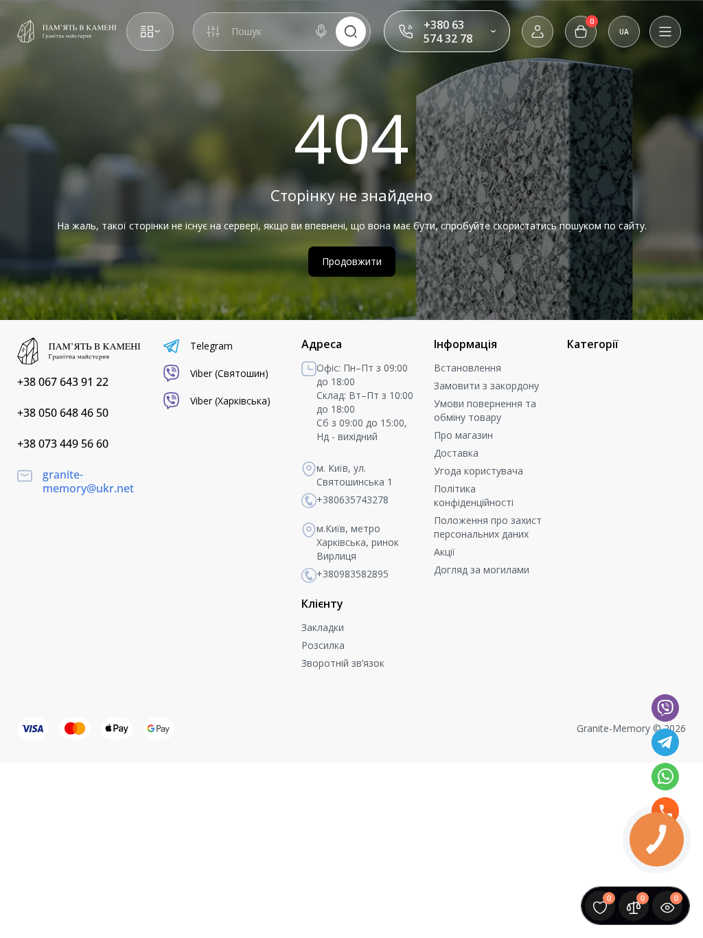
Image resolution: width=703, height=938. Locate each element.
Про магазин (463, 435)
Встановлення (467, 367)
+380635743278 (352, 499)
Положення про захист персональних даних (488, 527)
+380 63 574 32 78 (448, 31)
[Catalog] (150, 31)
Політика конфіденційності (474, 495)
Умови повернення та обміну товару (485, 410)
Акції (444, 551)
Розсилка (323, 645)
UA (624, 31)
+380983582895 (352, 573)
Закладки (322, 627)
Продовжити (352, 261)
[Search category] (213, 31)
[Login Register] (537, 31)
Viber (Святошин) (229, 373)
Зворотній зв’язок (342, 663)
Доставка (456, 452)
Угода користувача (478, 470)
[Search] (321, 31)
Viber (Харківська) (230, 400)
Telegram (211, 345)
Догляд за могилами (481, 569)
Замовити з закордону (486, 385)
